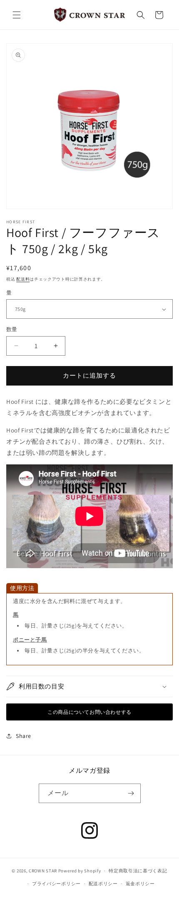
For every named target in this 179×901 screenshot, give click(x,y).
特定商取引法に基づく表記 (138, 871)
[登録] (131, 793)
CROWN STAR (43, 871)
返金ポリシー (140, 883)
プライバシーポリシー (56, 883)
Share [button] (23, 736)
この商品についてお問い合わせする (89, 712)
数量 (11, 329)
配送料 (23, 279)
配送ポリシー (103, 883)
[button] (16, 15)
